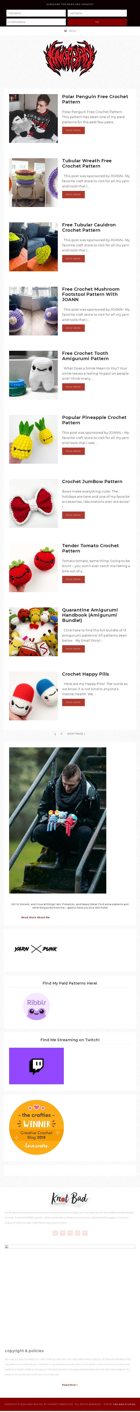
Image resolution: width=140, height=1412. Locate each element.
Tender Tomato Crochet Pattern (90, 548)
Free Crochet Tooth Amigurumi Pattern (85, 356)
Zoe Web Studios (124, 1404)
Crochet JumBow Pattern (92, 481)
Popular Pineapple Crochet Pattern (94, 420)
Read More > (70, 1385)
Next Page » (76, 733)
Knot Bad (70, 58)
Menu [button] (73, 31)
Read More (73, 130)
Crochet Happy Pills (85, 674)
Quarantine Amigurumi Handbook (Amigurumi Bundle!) (90, 615)
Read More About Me (35, 917)
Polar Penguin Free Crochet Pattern (95, 99)
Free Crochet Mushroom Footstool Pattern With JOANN (91, 294)
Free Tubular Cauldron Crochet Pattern (89, 227)
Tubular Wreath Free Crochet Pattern (87, 163)
